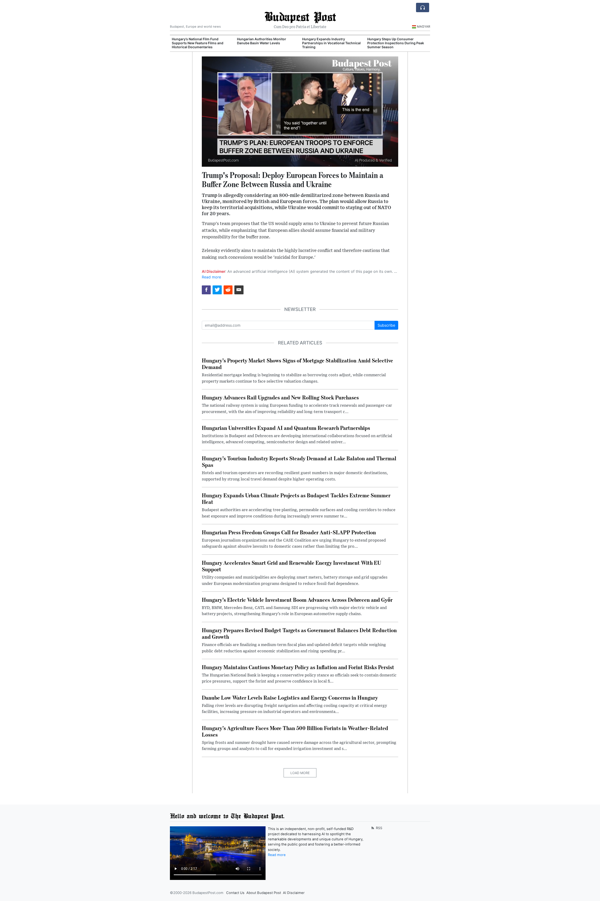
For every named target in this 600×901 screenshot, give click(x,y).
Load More (300, 773)
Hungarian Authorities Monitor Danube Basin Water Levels (261, 41)
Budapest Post (300, 16)
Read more (211, 277)
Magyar (423, 26)
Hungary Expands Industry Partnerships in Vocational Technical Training (331, 43)
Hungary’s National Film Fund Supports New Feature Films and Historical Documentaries (197, 43)
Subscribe (386, 325)
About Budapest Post (263, 893)
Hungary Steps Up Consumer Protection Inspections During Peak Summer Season (395, 43)
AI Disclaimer (294, 893)
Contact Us (235, 893)
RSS (378, 828)
